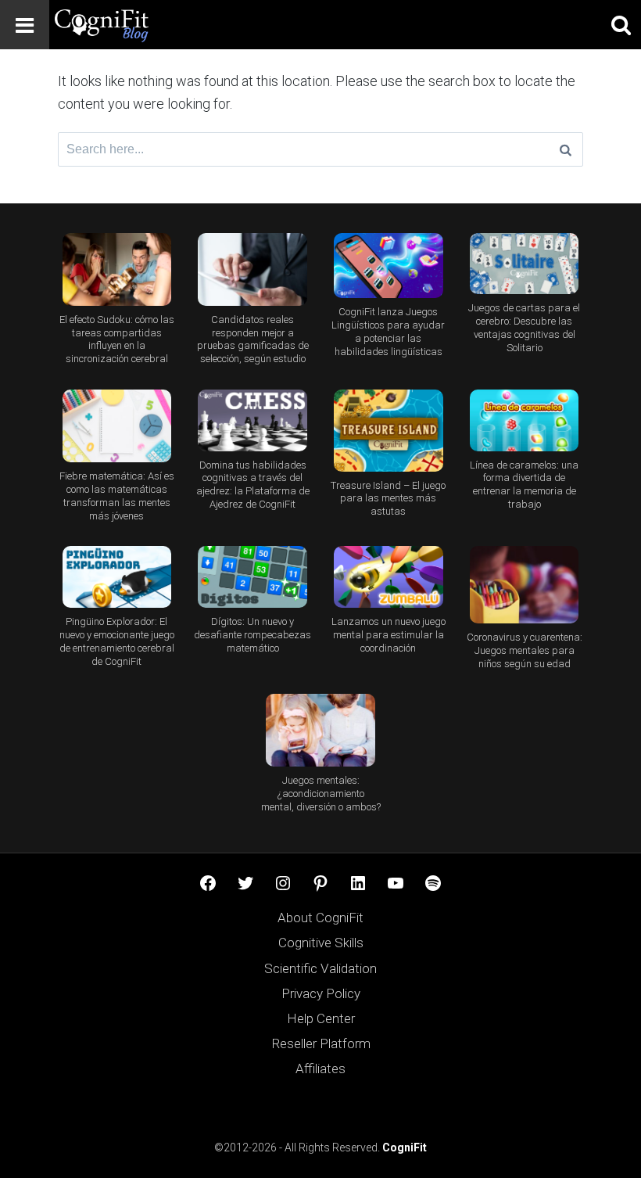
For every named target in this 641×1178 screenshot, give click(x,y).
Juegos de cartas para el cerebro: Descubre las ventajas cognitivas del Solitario (524, 328)
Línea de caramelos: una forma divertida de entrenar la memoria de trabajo (524, 485)
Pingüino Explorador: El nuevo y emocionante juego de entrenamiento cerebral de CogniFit (116, 641)
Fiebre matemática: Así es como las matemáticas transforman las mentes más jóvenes (116, 496)
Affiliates (320, 1068)
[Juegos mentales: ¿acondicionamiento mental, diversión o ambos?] (320, 730)
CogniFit (404, 1147)
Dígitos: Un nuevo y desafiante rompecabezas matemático (252, 635)
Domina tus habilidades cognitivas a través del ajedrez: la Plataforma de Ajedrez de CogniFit (253, 485)
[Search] (565, 149)
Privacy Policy (320, 993)
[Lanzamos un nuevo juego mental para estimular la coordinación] (388, 577)
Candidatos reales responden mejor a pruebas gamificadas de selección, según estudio (253, 339)
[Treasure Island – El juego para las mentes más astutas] (388, 431)
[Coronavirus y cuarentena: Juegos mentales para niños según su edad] (524, 584)
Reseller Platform (321, 1043)
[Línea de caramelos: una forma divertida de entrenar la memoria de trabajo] (524, 420)
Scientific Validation (320, 968)
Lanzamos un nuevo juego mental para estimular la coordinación (388, 635)
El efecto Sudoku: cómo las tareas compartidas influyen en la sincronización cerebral (116, 339)
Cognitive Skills (320, 942)
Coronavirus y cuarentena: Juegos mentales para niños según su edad (524, 650)
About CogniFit (320, 917)
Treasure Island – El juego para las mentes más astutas (388, 498)
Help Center (321, 1018)
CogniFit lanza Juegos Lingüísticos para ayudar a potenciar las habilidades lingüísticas (388, 331)
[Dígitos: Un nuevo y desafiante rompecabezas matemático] (252, 577)
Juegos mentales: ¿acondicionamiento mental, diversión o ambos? (321, 793)
